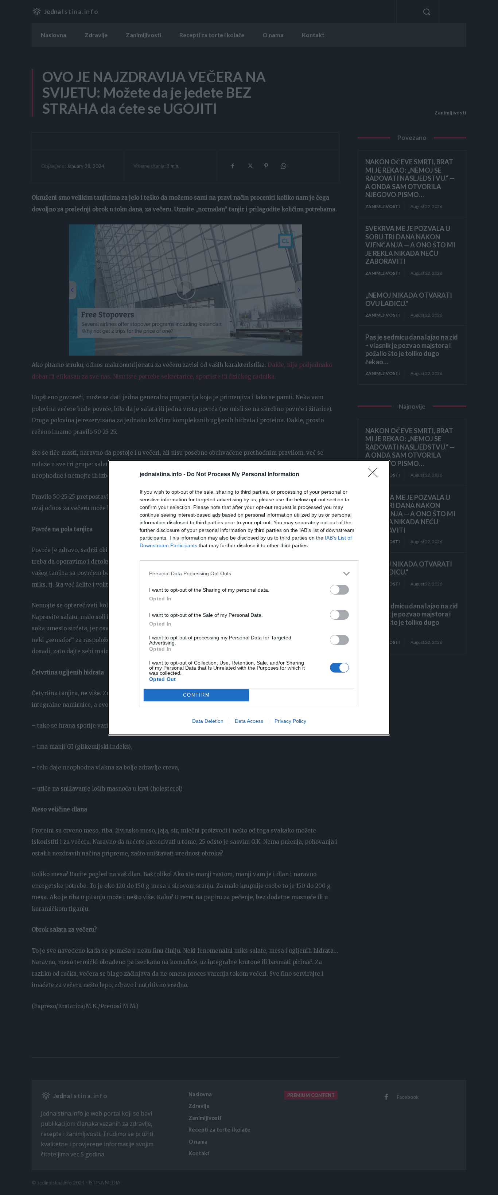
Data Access (249, 721)
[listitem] (249, 573)
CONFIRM (196, 695)
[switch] (339, 590)
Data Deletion (207, 721)
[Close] (375, 475)
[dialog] (249, 598)
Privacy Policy (290, 721)
